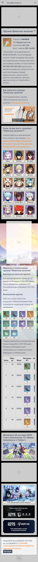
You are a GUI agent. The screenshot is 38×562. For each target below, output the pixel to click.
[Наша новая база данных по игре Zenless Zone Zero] (19, 511)
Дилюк (19, 147)
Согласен (7, 551)
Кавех (23, 141)
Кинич (5, 141)
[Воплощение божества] (19, 114)
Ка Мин (11, 141)
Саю (9, 144)
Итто (5, 144)
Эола (14, 144)
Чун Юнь (20, 144)
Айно (28, 138)
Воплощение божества (19, 103)
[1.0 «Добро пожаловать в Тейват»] (19, 451)
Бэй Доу (26, 147)
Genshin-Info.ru (14, 3)
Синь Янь (28, 144)
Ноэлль (13, 147)
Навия (17, 141)
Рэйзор (6, 147)
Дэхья (29, 141)
